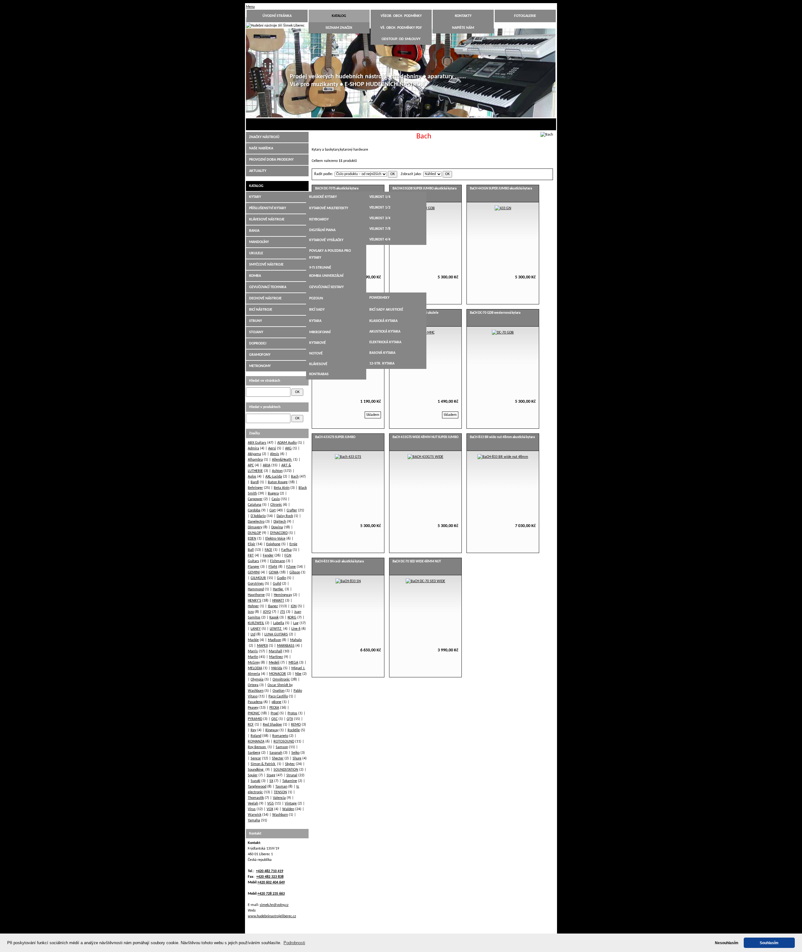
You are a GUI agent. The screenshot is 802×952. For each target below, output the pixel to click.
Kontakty (463, 16)
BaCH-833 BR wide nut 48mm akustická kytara (502, 437)
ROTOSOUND (283, 741)
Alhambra (255, 460)
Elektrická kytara (385, 342)
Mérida (276, 668)
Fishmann (277, 561)
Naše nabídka (261, 148)
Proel (275, 713)
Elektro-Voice (275, 539)
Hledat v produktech (264, 407)
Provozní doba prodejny (271, 160)
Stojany (256, 332)
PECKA (274, 708)
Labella (278, 623)
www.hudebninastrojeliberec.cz (272, 916)
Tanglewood (257, 787)
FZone (291, 567)
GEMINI (254, 572)
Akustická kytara (384, 332)
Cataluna (254, 505)
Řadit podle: (323, 174)
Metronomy (260, 366)
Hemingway (283, 595)
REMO (296, 725)
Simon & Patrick (263, 764)
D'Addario (258, 516)
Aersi (272, 448)
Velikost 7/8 (379, 229)
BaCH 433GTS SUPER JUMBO (335, 437)
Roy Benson (257, 747)
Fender (268, 555)
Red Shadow (272, 725)
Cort (272, 510)
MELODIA (255, 668)
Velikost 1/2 (379, 208)
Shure (297, 758)
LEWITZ (276, 629)
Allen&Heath (282, 460)
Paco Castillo (278, 696)
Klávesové (318, 364)
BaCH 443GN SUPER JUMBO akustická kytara (501, 188)
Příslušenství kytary (267, 208)
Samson (282, 747)
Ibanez (273, 606)
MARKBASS (285, 646)
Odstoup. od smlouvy (401, 39)
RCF (251, 725)
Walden (288, 809)
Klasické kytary (323, 197)
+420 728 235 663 (271, 894)
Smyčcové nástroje (266, 264)
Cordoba (254, 510)
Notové (316, 353)
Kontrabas (319, 374)
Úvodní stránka (277, 16)
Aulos (252, 477)
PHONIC (254, 713)
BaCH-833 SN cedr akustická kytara (339, 561)
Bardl (255, 482)
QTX (290, 719)
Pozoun (316, 298)
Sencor (256, 758)
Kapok (274, 617)
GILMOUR (258, 578)
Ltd (253, 634)
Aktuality (257, 171)
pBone (276, 702)
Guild (277, 584)
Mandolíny (259, 242)
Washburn (280, 815)
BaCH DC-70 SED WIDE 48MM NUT (417, 561)
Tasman (281, 787)
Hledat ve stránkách (264, 381)
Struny (255, 321)
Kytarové (317, 343)
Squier (253, 775)
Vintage (291, 803)
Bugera (273, 493)
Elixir (251, 544)
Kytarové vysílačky (326, 240)
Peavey (253, 708)
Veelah (253, 803)
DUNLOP (254, 533)
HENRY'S (254, 601)
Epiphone (273, 544)
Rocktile (294, 730)
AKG (288, 448)
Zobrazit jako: (411, 174)
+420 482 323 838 (270, 877)
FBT (251, 555)
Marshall (275, 651)
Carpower (255, 499)
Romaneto (280, 736)
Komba (255, 276)
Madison (274, 640)
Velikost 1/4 (379, 197)
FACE (268, 550)
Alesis (274, 454)
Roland (256, 736)
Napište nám (463, 28)
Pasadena (255, 702)
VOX (270, 809)
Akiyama (254, 454)
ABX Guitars (257, 443)
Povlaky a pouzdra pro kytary (330, 254)
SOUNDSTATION (285, 770)
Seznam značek (338, 28)
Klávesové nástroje (266, 219)
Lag (296, 623)
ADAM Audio (287, 443)
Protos (292, 713)
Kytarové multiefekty (328, 208)
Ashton (277, 471)
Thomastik (256, 798)
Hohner (253, 606)
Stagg (271, 775)
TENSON (280, 792)
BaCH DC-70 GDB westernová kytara (495, 313)
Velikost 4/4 (379, 239)
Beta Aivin (281, 488)
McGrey (254, 663)
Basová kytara (382, 353)
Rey (253, 730)
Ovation (278, 691)
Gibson (294, 572)
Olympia (257, 679)
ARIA (266, 465)
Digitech (279, 522)
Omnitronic (281, 679)
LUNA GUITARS (276, 634)
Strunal (291, 775)
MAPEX (262, 646)
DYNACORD (279, 533)
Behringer (255, 488)
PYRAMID (255, 719)
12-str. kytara (381, 363)
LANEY (256, 629)
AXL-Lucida (273, 477)
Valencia (279, 798)
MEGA (293, 663)
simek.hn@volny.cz (274, 905)
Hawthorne (256, 595)
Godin (281, 578)
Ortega (253, 685)
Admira (253, 448)
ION (294, 606)
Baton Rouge (278, 482)
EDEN (252, 539)
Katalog (339, 16)
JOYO (267, 612)
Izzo (251, 612)
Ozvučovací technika (267, 287)
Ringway (272, 730)
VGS (270, 803)
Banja (254, 231)
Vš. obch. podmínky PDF (401, 28)
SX (271, 781)
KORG (292, 617)
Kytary (255, 197)
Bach (295, 477)
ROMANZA (256, 741)
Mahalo (296, 640)
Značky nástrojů (264, 137)
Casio (276, 499)
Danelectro (256, 522)
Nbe (298, 674)
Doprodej (257, 343)
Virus (252, 809)
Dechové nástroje (265, 298)
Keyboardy (319, 219)
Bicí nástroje (260, 310)
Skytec (290, 764)
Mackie (253, 640)
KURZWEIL (256, 623)
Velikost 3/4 (379, 218)
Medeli (274, 663)
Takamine (289, 781)
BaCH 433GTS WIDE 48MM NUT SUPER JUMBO (425, 437)
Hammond (256, 589)
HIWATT (278, 601)
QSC (274, 719)
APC (251, 465)
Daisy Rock (285, 516)
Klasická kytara (383, 321)
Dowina (277, 527)
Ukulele (256, 253)
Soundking (256, 770)
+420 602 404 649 (271, 882)
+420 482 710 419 (269, 871)
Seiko (295, 753)
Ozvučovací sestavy (326, 287)
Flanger (253, 567)
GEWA (274, 572)
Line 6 (295, 629)
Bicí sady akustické (386, 310)
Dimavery (255, 527)
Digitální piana (322, 230)
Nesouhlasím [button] (726, 943)
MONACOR (277, 674)
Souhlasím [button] (769, 943)
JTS (282, 612)
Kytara (315, 321)
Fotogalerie (525, 16)
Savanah (275, 753)
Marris (253, 651)
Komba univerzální (326, 276)
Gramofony (259, 355)
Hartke (278, 589)
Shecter (278, 758)
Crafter (292, 510)
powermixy (379, 298)
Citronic (276, 505)
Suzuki (255, 781)
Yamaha (254, 820)
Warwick (254, 815)
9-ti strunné (320, 268)
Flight (272, 567)
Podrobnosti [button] (294, 942)
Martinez (276, 657)
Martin (253, 657)
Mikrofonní (320, 332)
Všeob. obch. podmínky (401, 16)
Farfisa (286, 550)
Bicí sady (317, 310)
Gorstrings (256, 584)
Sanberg (254, 753)
